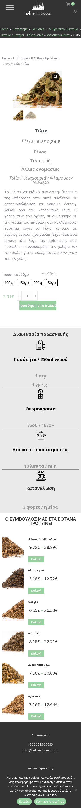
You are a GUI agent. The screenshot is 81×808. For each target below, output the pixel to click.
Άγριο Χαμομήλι (39, 665)
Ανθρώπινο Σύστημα (63, 29)
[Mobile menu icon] (10, 7)
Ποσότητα (10, 274)
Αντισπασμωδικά (58, 35)
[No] (75, 790)
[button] (56, 77)
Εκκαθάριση (49, 273)
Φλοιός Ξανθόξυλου (42, 539)
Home (4, 29)
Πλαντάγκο (36, 570)
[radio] (9, 282)
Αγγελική (34, 696)
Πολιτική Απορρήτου (50, 801)
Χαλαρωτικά (35, 35)
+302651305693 (40, 744)
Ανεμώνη (34, 633)
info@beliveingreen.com (40, 750)
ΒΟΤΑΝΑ (38, 29)
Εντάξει (24, 801)
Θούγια (33, 602)
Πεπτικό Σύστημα (12, 35)
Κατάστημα (20, 29)
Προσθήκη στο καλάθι (37, 305)
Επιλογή (36, 559)
